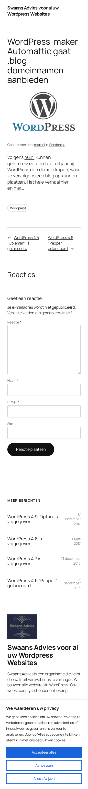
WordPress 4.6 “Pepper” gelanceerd (60, 243)
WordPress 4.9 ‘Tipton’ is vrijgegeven (32, 519)
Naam (12, 380)
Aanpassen (44, 765)
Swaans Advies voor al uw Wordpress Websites (33, 11)
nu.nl (29, 157)
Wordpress (57, 144)
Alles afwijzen (44, 778)
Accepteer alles (44, 752)
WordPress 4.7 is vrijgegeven (24, 561)
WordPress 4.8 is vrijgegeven (24, 541)
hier (64, 182)
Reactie (14, 322)
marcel (39, 144)
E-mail (13, 402)
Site (10, 423)
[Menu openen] (78, 11)
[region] (44, 744)
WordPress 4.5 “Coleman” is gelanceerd (23, 243)
